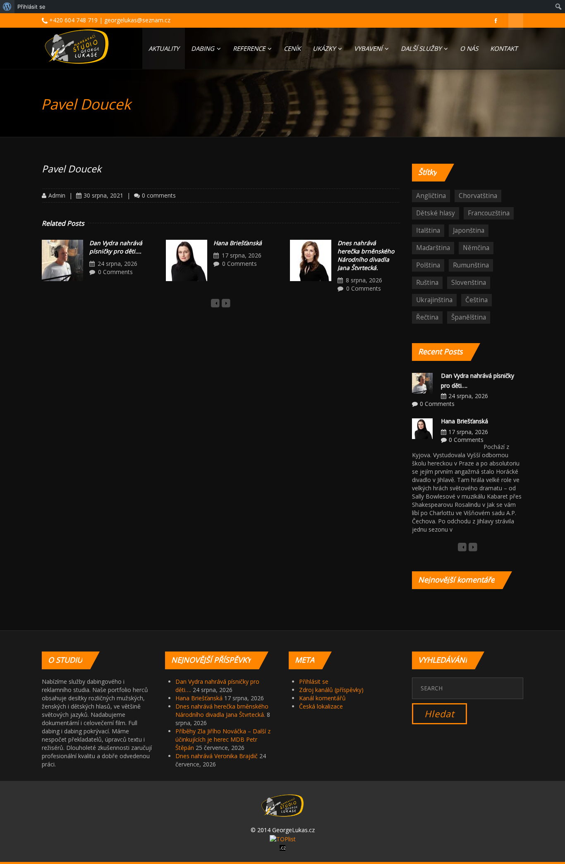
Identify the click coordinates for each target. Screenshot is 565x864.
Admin (56, 195)
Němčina (476, 247)
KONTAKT (503, 48)
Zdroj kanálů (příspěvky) (331, 690)
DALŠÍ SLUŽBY (422, 48)
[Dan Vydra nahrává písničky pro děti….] (62, 260)
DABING (203, 48)
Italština (428, 230)
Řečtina (427, 317)
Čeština (476, 300)
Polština (428, 265)
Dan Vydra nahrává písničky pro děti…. (115, 247)
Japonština (468, 230)
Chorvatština (478, 195)
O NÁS (469, 48)
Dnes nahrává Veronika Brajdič (216, 756)
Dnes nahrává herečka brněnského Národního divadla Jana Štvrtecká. (366, 255)
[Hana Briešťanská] (186, 260)
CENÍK (292, 48)
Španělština (468, 317)
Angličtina (431, 195)
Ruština (427, 282)
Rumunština (471, 265)
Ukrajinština (434, 300)
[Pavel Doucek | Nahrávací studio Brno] (77, 46)
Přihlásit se (313, 681)
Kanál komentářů (322, 698)
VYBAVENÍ (369, 48)
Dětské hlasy (435, 213)
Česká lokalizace (321, 706)
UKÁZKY (325, 48)
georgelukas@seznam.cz (137, 20)
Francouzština (489, 213)
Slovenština (468, 282)
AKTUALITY (163, 48)
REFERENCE (250, 48)
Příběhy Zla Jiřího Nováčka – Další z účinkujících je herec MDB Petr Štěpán (223, 739)
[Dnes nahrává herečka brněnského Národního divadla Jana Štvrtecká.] (310, 260)
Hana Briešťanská (237, 243)
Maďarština (433, 247)
